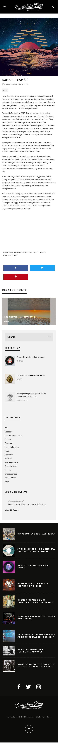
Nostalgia (9, 455)
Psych (43, 252)
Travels (8, 470)
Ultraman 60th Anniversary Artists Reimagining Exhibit (36, 635)
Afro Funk (8, 252)
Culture (8, 439)
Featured (8, 443)
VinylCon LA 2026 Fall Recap (36, 534)
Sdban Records (10, 255)
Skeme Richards (12, 462)
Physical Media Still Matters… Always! (31, 650)
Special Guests (11, 466)
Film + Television (12, 447)
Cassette (8, 432)
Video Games (10, 478)
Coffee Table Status (13, 435)
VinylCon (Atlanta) (16, 501)
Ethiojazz (27, 252)
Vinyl (5, 90)
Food (7, 451)
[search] (49, 337)
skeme (9, 84)
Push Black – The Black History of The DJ (33, 584)
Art (6, 428)
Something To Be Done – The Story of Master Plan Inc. (36, 665)
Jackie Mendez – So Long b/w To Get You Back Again (36, 550)
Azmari (18, 252)
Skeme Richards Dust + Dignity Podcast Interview (36, 601)
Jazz (37, 252)
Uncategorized (11, 474)
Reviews (8, 458)
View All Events (12, 510)
